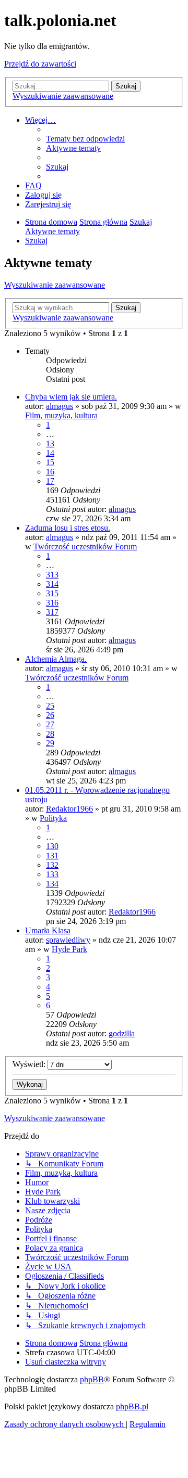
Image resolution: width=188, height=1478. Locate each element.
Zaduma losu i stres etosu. (67, 527)
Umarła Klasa (47, 930)
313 (52, 574)
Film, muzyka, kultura (61, 415)
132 (52, 864)
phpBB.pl (132, 1406)
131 (52, 855)
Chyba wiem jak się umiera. (71, 396)
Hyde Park (69, 949)
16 (50, 471)
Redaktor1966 (69, 808)
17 (50, 481)
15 (50, 462)
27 (50, 724)
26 (50, 715)
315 (52, 593)
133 (52, 874)
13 (50, 443)
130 (52, 846)
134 (52, 883)
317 (52, 612)
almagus (59, 406)
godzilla (122, 1033)
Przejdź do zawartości (40, 63)
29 (50, 743)
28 (50, 733)
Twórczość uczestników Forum (85, 546)
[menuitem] (85, 138)
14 (50, 452)
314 (52, 584)
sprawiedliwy (68, 939)
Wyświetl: (30, 1064)
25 (50, 705)
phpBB (92, 1379)
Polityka (53, 818)
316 (52, 602)
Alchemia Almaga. (56, 658)
